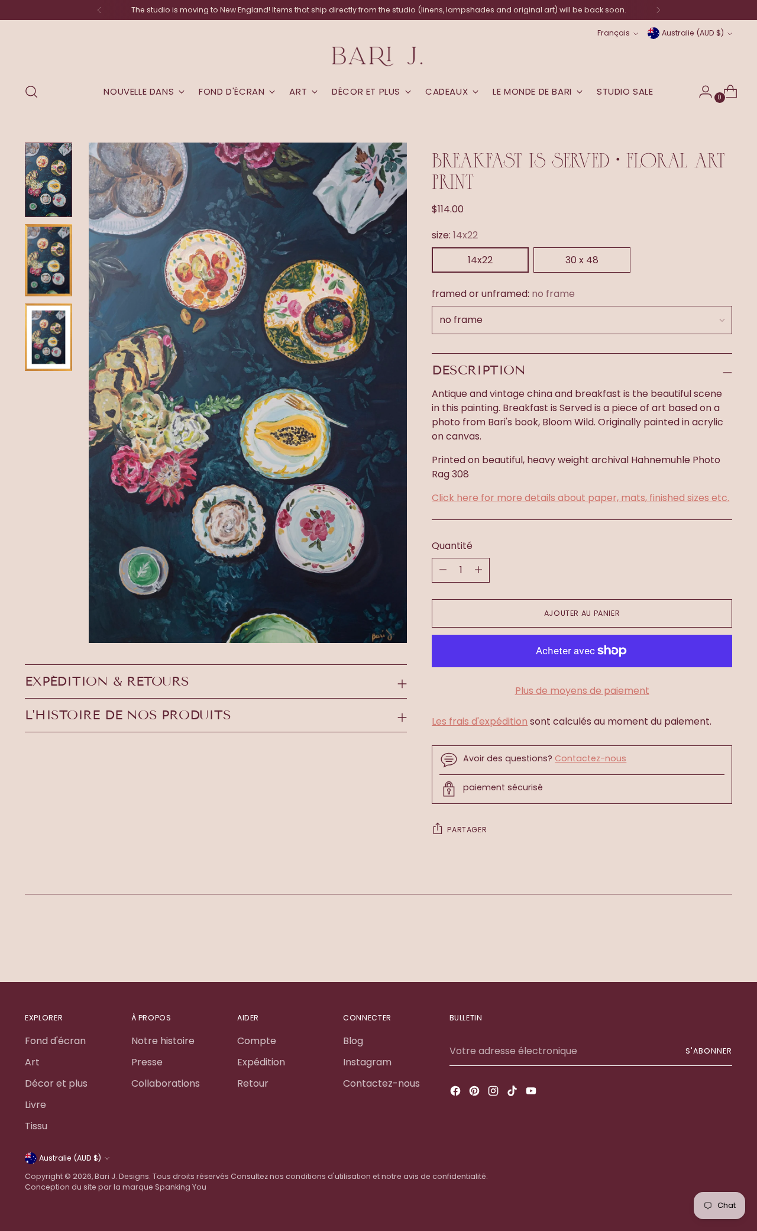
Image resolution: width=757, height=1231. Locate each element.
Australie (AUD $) (693, 33)
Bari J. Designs (122, 1176)
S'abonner (708, 1051)
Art (32, 1062)
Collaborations (165, 1083)
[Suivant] (658, 10)
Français (613, 33)
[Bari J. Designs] (378, 56)
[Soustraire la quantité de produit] (478, 570)
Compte (256, 1041)
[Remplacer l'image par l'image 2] (48, 260)
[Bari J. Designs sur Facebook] (456, 1093)
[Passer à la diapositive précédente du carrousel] (695, 941)
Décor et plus (56, 1083)
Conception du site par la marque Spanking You (115, 1187)
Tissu (36, 1126)
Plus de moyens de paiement (582, 690)
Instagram (367, 1062)
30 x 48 (582, 260)
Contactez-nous (590, 758)
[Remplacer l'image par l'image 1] (48, 180)
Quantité (452, 546)
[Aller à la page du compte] (701, 92)
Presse (147, 1062)
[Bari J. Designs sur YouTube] (532, 1093)
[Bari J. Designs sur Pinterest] (475, 1093)
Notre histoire (163, 1041)
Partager (467, 830)
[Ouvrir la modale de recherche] (31, 92)
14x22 (480, 260)
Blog (353, 1041)
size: (455, 235)
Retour (252, 1083)
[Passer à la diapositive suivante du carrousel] (722, 940)
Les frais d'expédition (480, 721)
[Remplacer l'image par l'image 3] (48, 336)
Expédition (261, 1062)
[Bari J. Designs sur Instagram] (494, 1093)
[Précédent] (99, 10)
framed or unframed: (503, 294)
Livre (35, 1105)
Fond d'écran (55, 1041)
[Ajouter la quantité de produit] (443, 570)
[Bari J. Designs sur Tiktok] (513, 1093)
